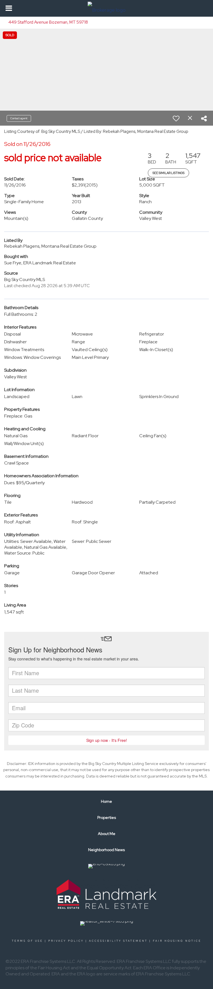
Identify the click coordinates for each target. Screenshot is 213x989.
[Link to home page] (106, 8)
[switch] (176, 118)
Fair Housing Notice (177, 941)
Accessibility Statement (118, 941)
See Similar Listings (168, 173)
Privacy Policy (66, 941)
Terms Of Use (27, 941)
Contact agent (18, 118)
